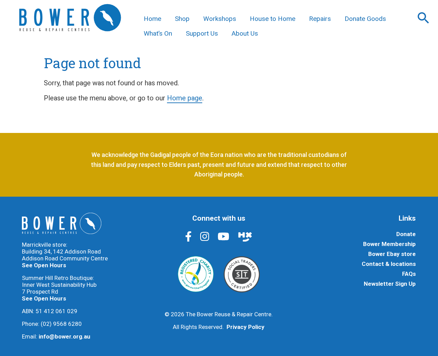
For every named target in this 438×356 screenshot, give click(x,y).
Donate (406, 234)
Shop (182, 19)
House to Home (272, 19)
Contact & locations (389, 263)
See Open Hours (44, 265)
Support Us (202, 33)
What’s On (158, 33)
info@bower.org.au (64, 336)
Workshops (219, 19)
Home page (184, 98)
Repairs (320, 19)
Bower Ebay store (392, 253)
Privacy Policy (246, 326)
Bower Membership (389, 244)
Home (152, 19)
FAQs (409, 273)
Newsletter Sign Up (390, 283)
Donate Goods (365, 19)
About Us (245, 33)
